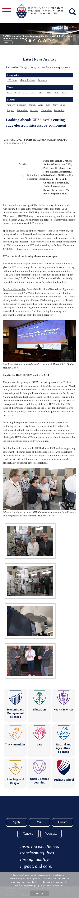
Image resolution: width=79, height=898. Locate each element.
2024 (48, 92)
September (22, 110)
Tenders (28, 833)
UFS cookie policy (43, 882)
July (48, 104)
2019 (9, 92)
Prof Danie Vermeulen (14, 289)
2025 (56, 92)
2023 (41, 92)
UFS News (12, 80)
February (21, 104)
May (55, 104)
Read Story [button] (7, 42)
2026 (64, 92)
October (34, 110)
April (41, 104)
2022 (33, 92)
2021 (25, 92)
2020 (17, 92)
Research (42, 80)
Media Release (27, 80)
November (46, 110)
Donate (62, 822)
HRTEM (39, 241)
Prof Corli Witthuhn (58, 230)
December (59, 110)
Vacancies (51, 833)
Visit (39, 822)
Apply (16, 822)
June (62, 104)
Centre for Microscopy (19, 205)
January (11, 104)
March (32, 104)
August (10, 110)
